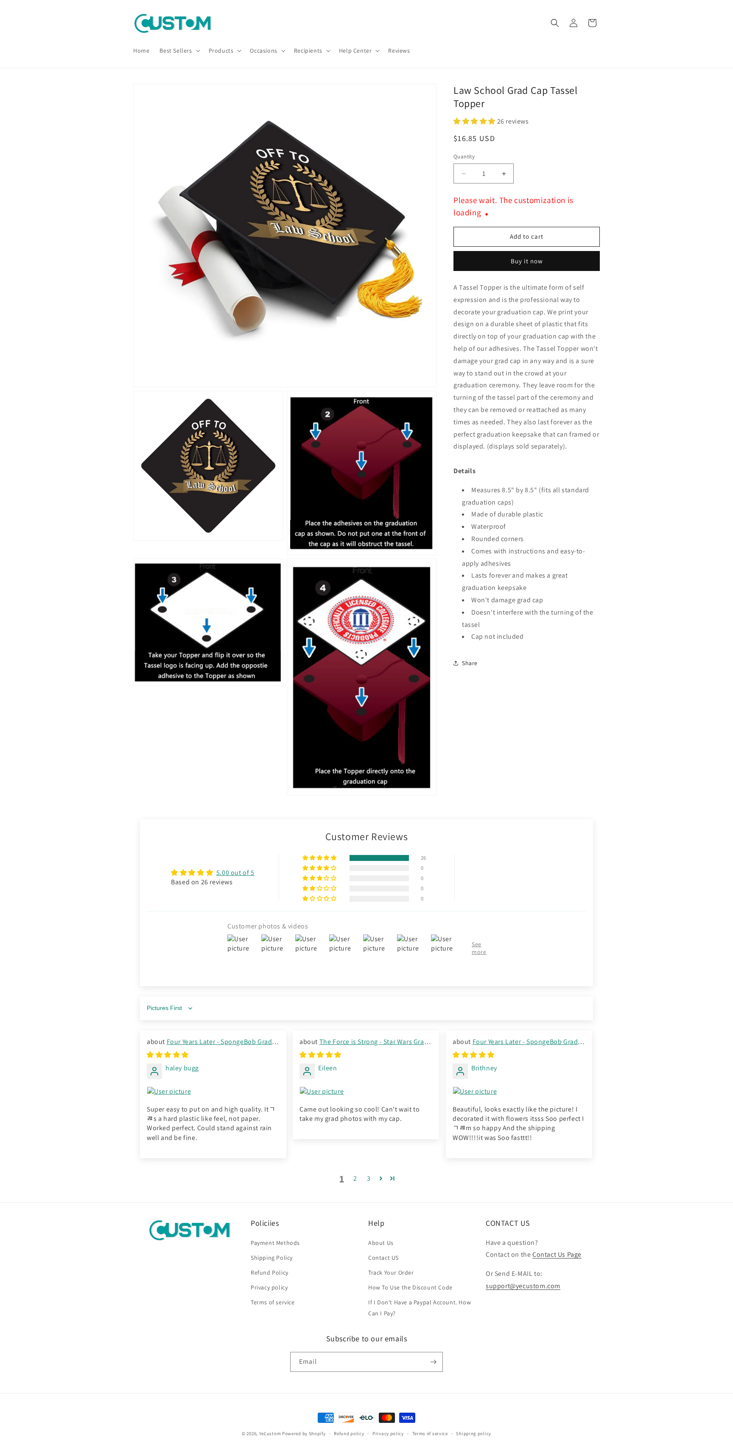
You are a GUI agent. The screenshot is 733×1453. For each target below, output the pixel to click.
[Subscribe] (433, 1362)
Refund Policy (269, 1272)
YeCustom (270, 1433)
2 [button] (355, 1178)
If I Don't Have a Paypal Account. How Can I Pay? (419, 1307)
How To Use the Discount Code (410, 1287)
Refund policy (349, 1433)
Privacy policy (269, 1287)
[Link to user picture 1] (213, 1091)
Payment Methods (275, 1243)
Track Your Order (391, 1272)
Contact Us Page (557, 1254)
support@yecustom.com (523, 1285)
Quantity (464, 157)
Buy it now (527, 261)
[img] (168, 1054)
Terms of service (273, 1302)
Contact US (383, 1257)
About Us (381, 1243)
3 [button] (369, 1178)
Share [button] (470, 663)
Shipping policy (473, 1433)
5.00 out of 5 (235, 872)
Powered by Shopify (304, 1433)
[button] (178, 50)
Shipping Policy (272, 1257)
